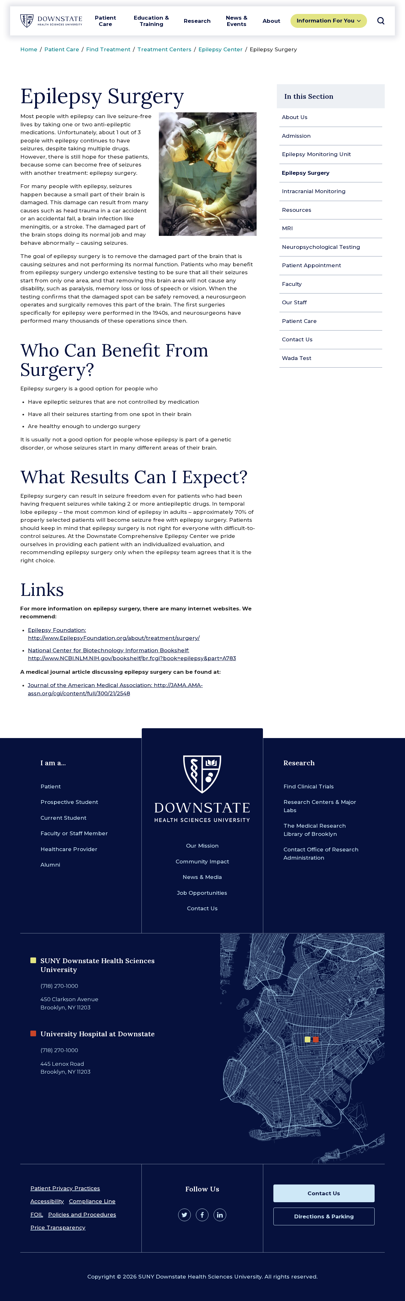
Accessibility (47, 1201)
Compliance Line (92, 1201)
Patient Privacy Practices (65, 1188)
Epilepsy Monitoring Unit (316, 154)
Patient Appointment (311, 265)
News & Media (202, 877)
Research (197, 21)
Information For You (325, 20)
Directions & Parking (324, 1216)
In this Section (308, 96)
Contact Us (297, 339)
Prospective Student (69, 802)
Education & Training (151, 21)
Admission (296, 136)
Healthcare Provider (68, 849)
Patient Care (105, 21)
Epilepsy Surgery (305, 173)
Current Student (63, 818)
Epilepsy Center (220, 49)
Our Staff (294, 302)
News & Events (236, 21)
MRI (287, 228)
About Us (295, 117)
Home (28, 49)
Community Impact (202, 861)
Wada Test (296, 358)
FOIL (36, 1214)
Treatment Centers (164, 49)
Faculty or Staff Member (74, 833)
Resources (296, 210)
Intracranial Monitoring (314, 191)
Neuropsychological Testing (321, 247)
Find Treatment (108, 49)
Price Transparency (57, 1227)
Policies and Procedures (82, 1214)
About (271, 21)
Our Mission (202, 846)
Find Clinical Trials (309, 786)
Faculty (292, 284)
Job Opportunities (202, 893)
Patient (50, 786)
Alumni (50, 865)
